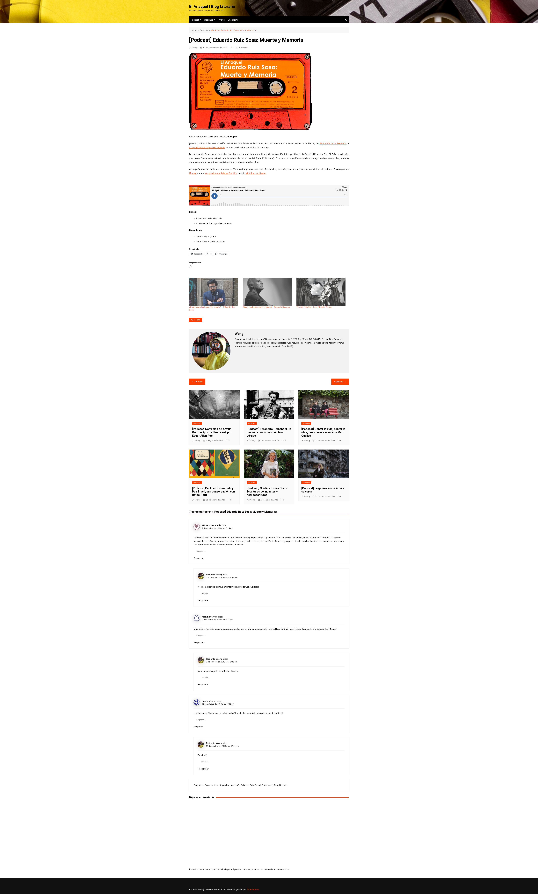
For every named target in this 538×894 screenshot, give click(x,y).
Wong (221, 19)
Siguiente (338, 381)
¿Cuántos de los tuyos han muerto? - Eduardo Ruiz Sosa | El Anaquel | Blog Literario (245, 785)
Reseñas (208, 19)
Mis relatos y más (211, 525)
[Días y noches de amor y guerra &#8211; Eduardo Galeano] (268, 292)
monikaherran (209, 616)
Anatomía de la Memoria (333, 143)
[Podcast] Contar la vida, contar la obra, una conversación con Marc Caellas (323, 432)
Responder (198, 558)
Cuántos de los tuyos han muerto (207, 147)
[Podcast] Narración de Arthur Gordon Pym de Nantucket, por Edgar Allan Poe (212, 432)
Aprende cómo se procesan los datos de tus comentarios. (261, 869)
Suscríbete (233, 19)
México (197, 319)
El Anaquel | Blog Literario (212, 6)
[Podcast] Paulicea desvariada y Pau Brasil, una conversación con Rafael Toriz (213, 491)
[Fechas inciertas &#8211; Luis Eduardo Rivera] (321, 292)
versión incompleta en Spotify (221, 173)
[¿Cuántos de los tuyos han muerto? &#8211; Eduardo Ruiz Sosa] (214, 292)
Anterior (199, 381)
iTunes (192, 173)
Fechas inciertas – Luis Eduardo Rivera (313, 307)
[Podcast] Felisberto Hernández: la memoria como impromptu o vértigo (269, 432)
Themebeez (253, 889)
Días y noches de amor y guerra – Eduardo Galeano (266, 307)
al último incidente (255, 173)
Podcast (195, 19)
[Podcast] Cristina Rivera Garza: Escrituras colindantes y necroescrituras (267, 491)
